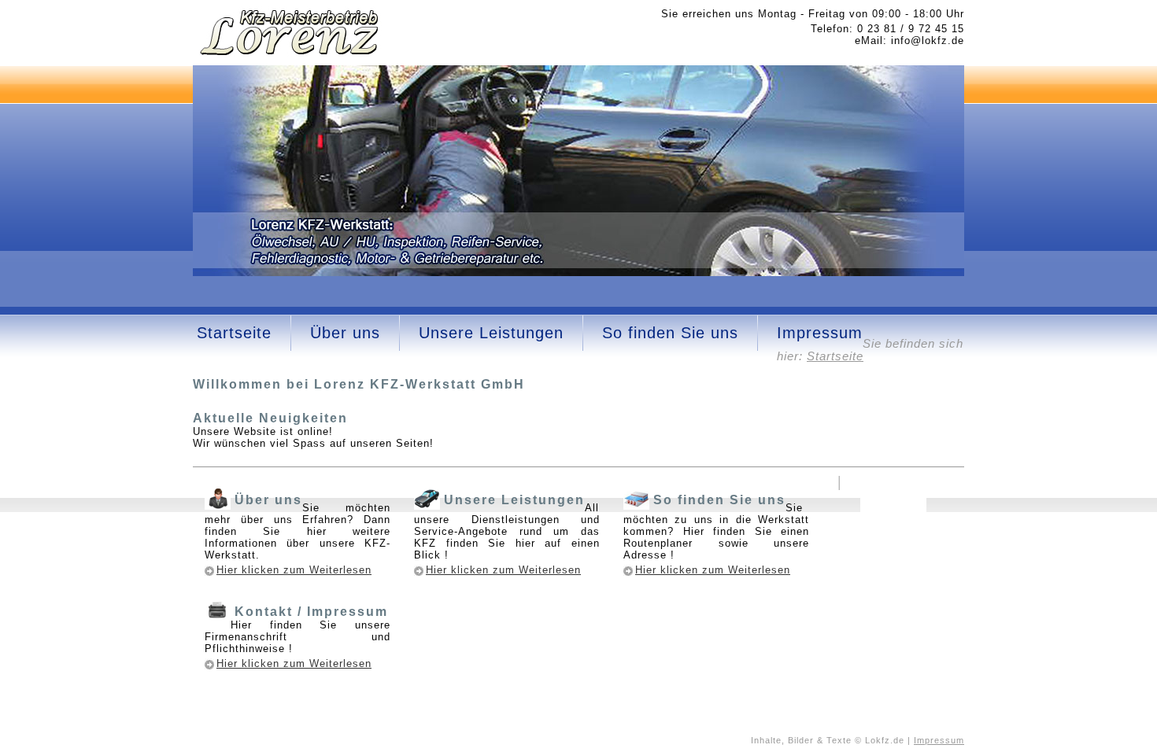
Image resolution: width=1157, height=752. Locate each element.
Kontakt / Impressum (311, 611)
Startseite (234, 332)
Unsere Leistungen (491, 332)
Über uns (345, 332)
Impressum (820, 332)
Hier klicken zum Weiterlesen (293, 570)
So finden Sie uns (670, 332)
